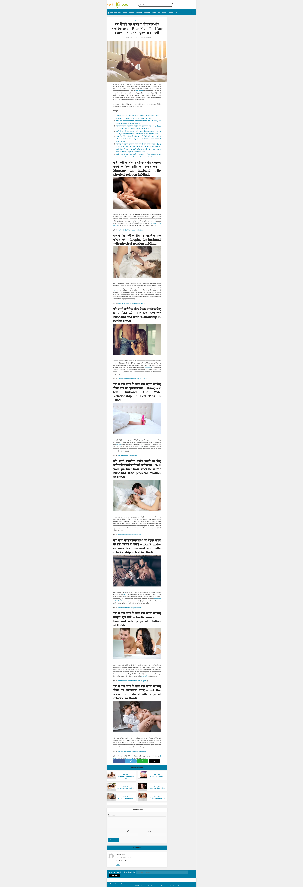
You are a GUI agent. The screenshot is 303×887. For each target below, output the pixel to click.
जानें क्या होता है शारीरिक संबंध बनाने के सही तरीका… (130, 230)
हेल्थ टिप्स (154, 12)
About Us (112, 883)
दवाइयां (159, 12)
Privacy (117, 883)
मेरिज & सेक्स (137, 20)
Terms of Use (128, 883)
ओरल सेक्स (148, 367)
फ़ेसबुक (127, 758)
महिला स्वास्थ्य (131, 12)
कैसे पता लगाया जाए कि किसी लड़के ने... (125, 788)
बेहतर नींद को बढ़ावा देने (123, 601)
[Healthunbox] (117, 4)
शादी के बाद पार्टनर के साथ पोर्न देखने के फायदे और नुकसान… (132, 681)
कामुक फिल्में (144, 676)
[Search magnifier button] (168, 5)
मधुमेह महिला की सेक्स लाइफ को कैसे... (157, 798)
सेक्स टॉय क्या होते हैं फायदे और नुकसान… (128, 455)
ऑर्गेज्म (140, 446)
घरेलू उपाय (125, 12)
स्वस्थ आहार (164, 12)
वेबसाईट (149, 831)
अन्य (176, 12)
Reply (118, 864)
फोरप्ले (114, 290)
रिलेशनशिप (171, 12)
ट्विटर (132, 758)
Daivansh (126, 37)
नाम (109, 831)
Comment (111, 815)
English (194, 12)
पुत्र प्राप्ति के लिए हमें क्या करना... (157, 776)
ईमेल (129, 831)
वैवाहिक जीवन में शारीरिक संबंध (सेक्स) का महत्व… (130, 608)
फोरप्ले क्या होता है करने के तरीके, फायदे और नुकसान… (131, 303)
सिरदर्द (124, 594)
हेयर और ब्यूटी (139, 12)
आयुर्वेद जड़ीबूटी (147, 12)
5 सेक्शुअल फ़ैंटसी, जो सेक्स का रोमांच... (157, 788)
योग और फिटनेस (117, 12)
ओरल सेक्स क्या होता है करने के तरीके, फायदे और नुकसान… (132, 378)
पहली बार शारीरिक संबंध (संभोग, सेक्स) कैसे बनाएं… (130, 535)
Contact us (122, 883)
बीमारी (111, 12)
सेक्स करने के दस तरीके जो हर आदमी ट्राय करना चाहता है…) (132, 751)
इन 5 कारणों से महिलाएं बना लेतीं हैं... (125, 798)
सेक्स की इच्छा (139, 91)
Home (108, 883)
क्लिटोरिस (118, 444)
